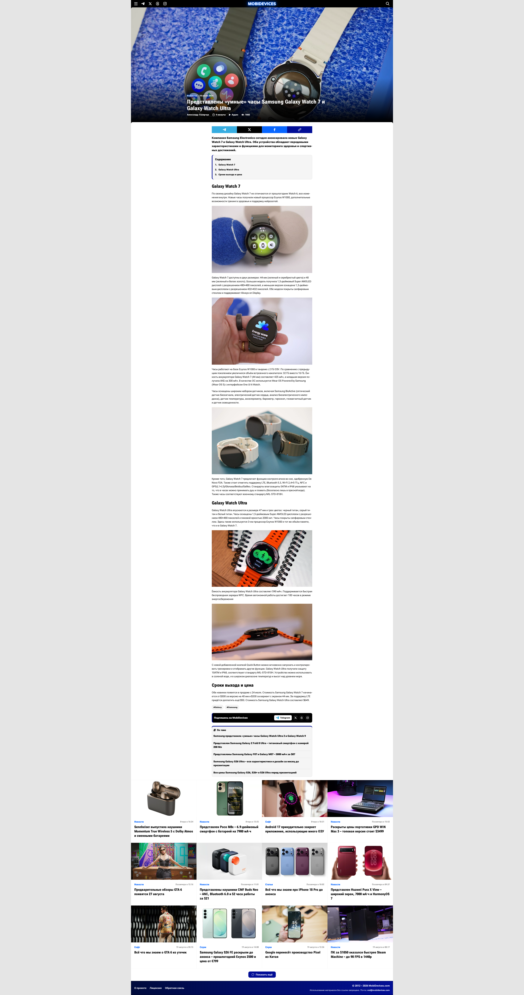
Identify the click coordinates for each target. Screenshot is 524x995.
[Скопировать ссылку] (299, 129)
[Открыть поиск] (387, 3)
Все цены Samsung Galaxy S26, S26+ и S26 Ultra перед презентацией (255, 772)
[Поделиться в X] (249, 129)
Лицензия (156, 988)
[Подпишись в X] (150, 3)
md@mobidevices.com (378, 990)
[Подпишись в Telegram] (143, 3)
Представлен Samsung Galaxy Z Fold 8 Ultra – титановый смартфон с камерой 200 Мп (261, 745)
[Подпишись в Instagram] (165, 3)
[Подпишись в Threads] (157, 3)
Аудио (235, 114)
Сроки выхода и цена (230, 174)
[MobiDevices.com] (262, 3)
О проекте (140, 988)
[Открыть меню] (136, 3)
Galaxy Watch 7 (226, 164)
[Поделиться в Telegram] (224, 129)
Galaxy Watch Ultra (228, 169)
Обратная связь (174, 988)
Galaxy (218, 707)
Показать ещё (264, 974)
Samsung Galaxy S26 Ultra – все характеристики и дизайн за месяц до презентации (256, 763)
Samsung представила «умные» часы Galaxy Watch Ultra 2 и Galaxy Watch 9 (259, 735)
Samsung (232, 707)
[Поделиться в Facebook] (274, 129)
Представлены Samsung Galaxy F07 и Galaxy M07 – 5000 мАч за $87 (254, 754)
